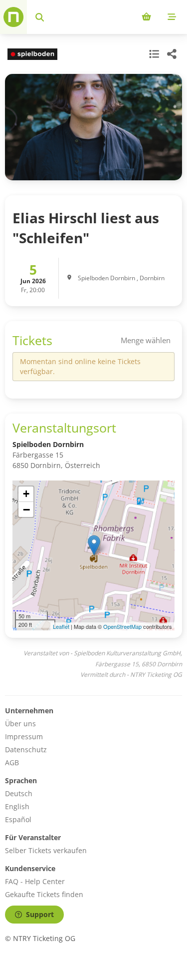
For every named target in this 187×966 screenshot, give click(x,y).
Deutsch (18, 793)
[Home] (13, 17)
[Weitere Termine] (153, 54)
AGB (12, 762)
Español (18, 819)
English (17, 806)
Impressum (24, 736)
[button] (94, 545)
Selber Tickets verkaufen (46, 850)
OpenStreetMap (122, 626)
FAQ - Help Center (35, 881)
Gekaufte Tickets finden (44, 894)
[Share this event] (172, 54)
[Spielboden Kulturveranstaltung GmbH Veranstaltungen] (31, 54)
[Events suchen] (39, 17)
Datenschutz (26, 749)
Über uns (20, 723)
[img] (93, 555)
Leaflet (61, 626)
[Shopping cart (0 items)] (146, 17)
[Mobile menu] (172, 17)
